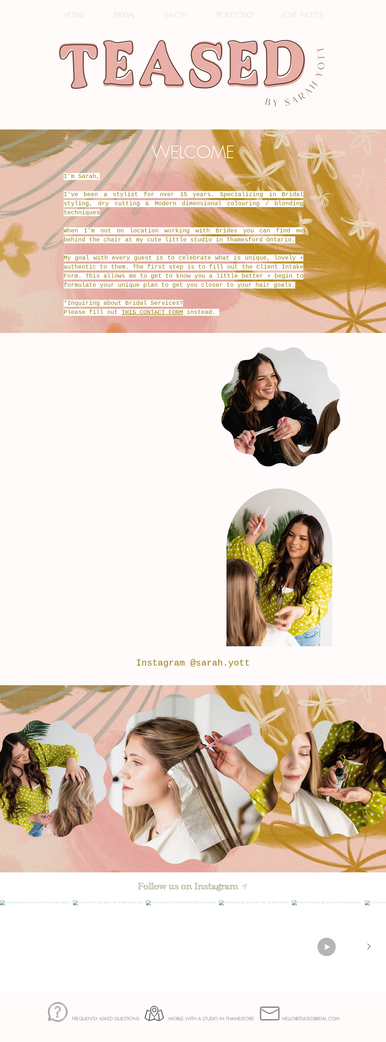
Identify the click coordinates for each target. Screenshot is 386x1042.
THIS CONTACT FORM (152, 312)
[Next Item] (368, 946)
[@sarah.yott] (244, 886)
